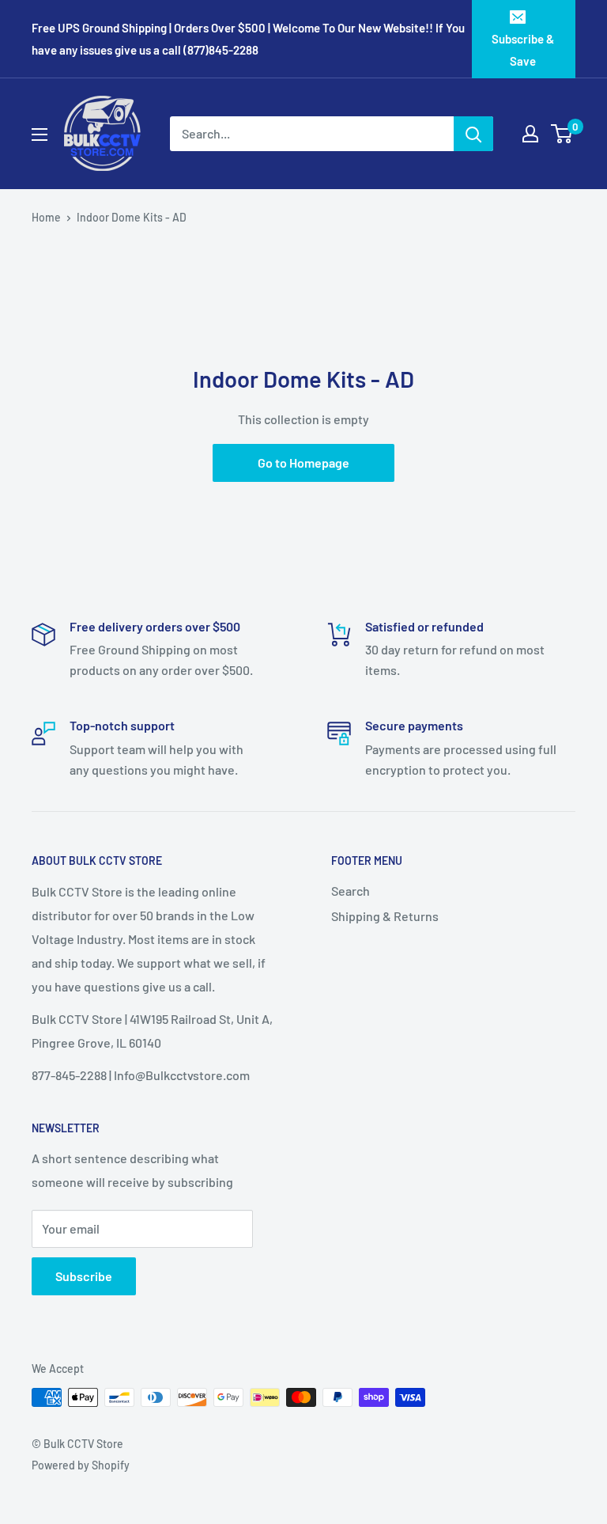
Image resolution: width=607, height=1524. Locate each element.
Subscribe (83, 1275)
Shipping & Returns (385, 915)
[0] (562, 133)
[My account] (530, 133)
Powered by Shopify (81, 1465)
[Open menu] (39, 134)
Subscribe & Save (523, 50)
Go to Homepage (303, 462)
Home (46, 217)
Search (350, 890)
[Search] (473, 133)
